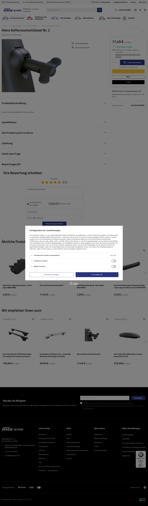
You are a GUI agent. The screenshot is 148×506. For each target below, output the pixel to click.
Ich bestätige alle (97, 274)
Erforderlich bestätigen (51, 274)
